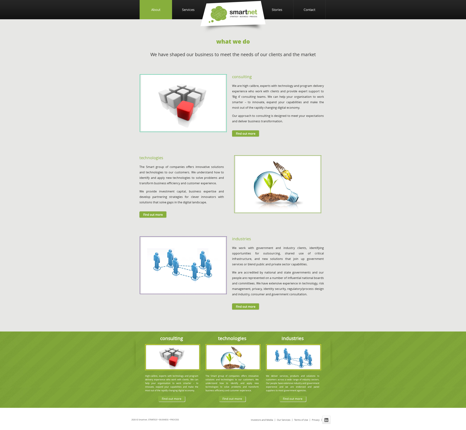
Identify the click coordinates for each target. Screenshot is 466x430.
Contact (309, 9)
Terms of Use (301, 420)
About (155, 9)
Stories (277, 9)
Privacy (316, 420)
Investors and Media (262, 420)
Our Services (283, 420)
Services (188, 9)
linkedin (328, 420)
